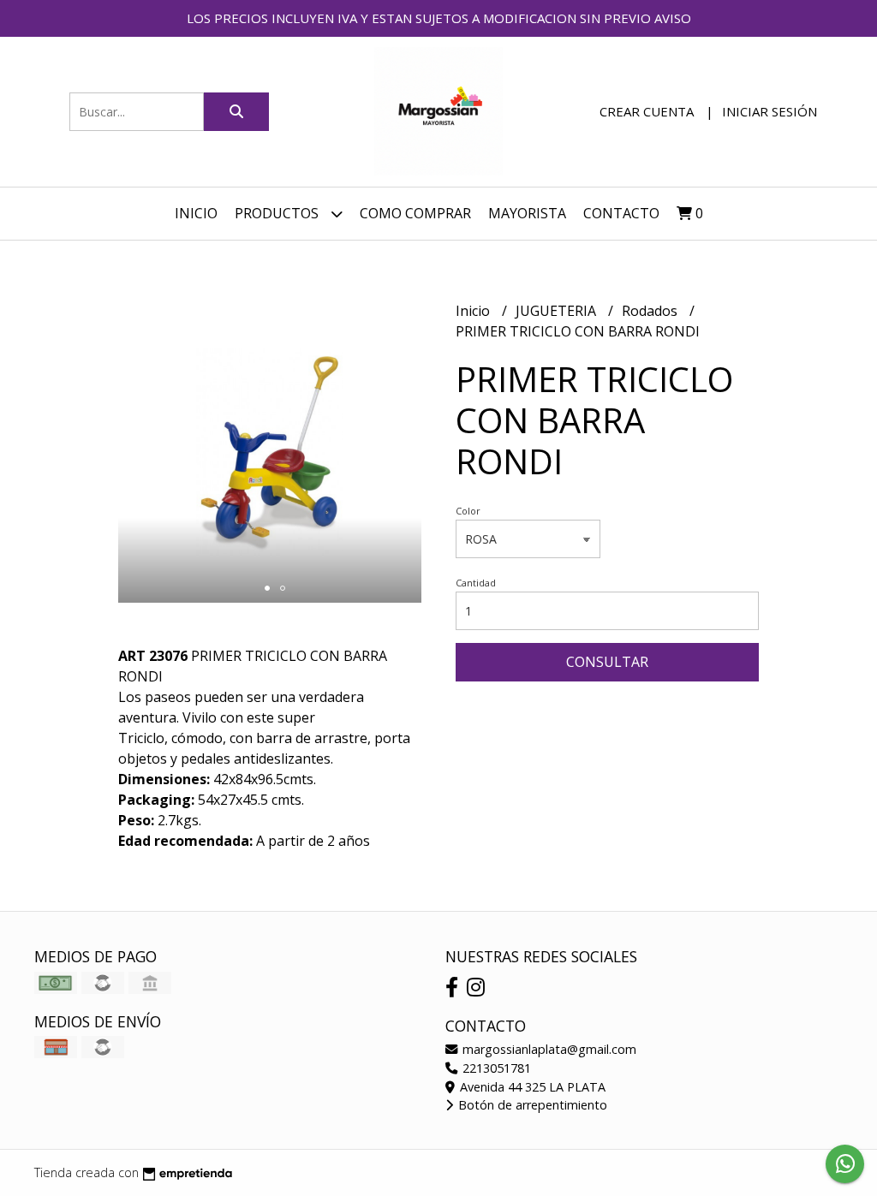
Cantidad (476, 582)
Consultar (607, 661)
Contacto (621, 213)
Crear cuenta (647, 111)
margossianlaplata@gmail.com (547, 1049)
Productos (278, 213)
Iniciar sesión (769, 111)
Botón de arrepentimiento (531, 1105)
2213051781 (495, 1068)
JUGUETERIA (558, 310)
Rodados (651, 310)
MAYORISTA (527, 213)
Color (468, 510)
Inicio (196, 213)
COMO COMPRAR (415, 213)
